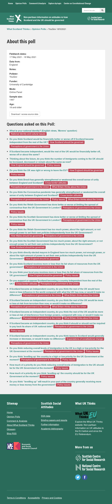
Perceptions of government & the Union (30, 146)
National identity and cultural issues (28, 133)
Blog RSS (12, 433)
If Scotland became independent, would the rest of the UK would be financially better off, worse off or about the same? (55, 153)
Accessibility (34, 497)
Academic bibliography (52, 428)
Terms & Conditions (16, 497)
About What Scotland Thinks (20, 425)
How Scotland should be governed (66, 142)
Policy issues (53, 165)
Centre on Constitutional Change (77, 3)
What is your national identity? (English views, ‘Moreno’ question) (43, 130)
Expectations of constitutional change (85, 338)
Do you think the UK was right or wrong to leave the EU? (39, 170)
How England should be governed (27, 165)
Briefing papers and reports (54, 420)
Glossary (11, 429)
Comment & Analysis (37, 3)
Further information (50, 424)
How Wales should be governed (26, 235)
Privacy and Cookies (52, 497)
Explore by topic (54, 3)
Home (10, 3)
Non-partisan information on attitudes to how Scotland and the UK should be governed (46, 19)
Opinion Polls (21, 3)
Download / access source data (24, 114)
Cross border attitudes (56, 182)
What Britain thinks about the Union (69, 186)
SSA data (45, 415)
